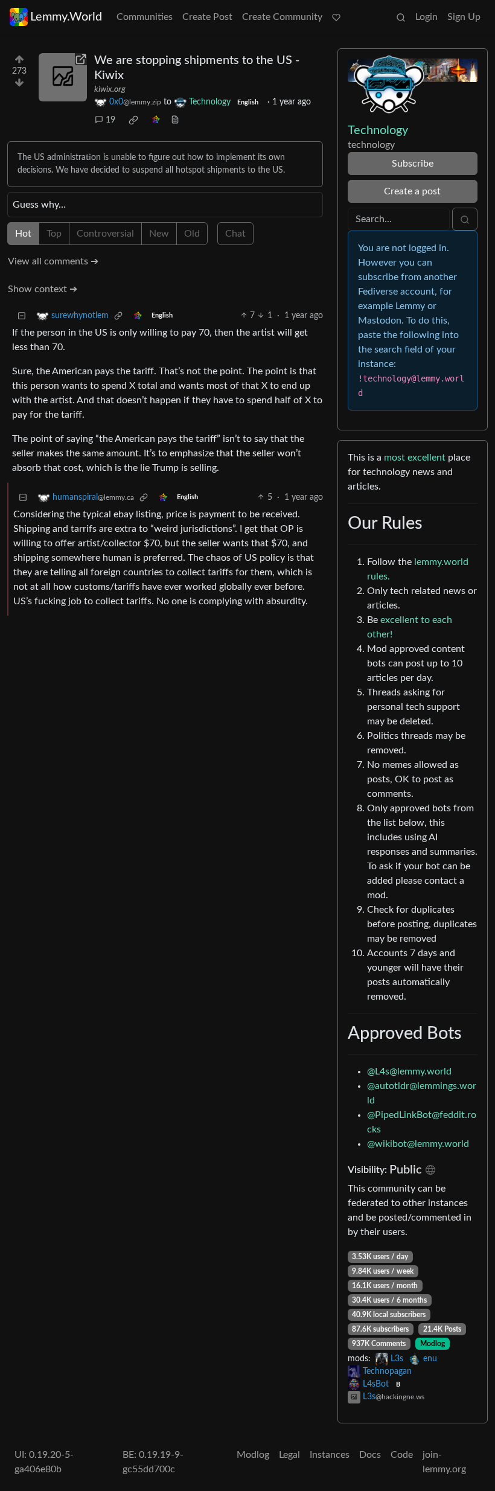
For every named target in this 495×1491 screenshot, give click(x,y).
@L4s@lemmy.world (409, 1071)
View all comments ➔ (53, 261)
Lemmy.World (66, 17)
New (159, 233)
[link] (133, 120)
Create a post (412, 191)
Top (54, 233)
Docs (370, 1455)
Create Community (282, 17)
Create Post (207, 17)
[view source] (175, 120)
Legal (289, 1455)
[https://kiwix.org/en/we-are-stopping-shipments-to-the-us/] (63, 77)
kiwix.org (110, 89)
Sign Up (464, 17)
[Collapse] (21, 316)
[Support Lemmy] (336, 17)
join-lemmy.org (444, 1462)
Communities (145, 17)
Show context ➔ (42, 289)
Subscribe (412, 163)
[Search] (400, 17)
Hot (23, 233)
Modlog (432, 1343)
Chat (235, 233)
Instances (330, 1455)
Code (402, 1455)
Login (426, 17)
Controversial (105, 233)
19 (110, 120)
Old (192, 233)
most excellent (415, 457)
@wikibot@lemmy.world (418, 1144)
